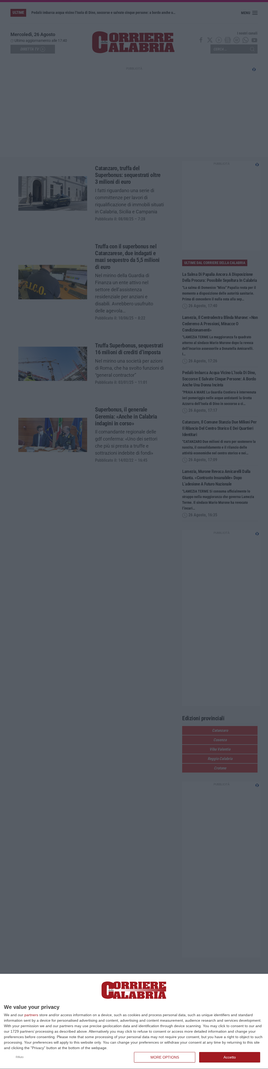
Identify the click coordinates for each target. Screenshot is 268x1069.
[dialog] (134, 1021)
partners (31, 1015)
